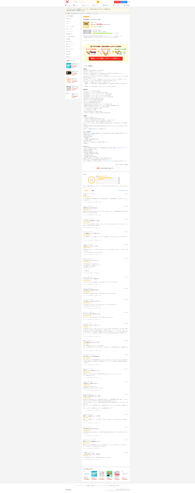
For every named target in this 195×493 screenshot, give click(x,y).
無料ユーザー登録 (75, 10)
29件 (100, 26)
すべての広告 (67, 13)
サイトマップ (83, 485)
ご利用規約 (88, 485)
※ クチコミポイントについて (123, 190)
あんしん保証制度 (91, 133)
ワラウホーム (78, 485)
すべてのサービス (74, 13)
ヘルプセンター (105, 485)
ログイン (71, 9)
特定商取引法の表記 (112, 485)
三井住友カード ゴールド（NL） (92, 19)
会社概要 (92, 485)
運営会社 (117, 485)
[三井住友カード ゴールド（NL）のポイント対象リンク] (86, 25)
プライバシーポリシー (98, 485)
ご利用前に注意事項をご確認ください (105, 168)
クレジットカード (82, 13)
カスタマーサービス (123, 147)
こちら (105, 128)
